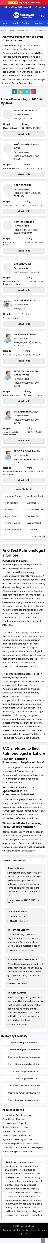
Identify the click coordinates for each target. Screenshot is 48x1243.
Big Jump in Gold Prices (25, 3)
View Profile (24, 134)
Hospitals (38, 23)
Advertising (31, 1230)
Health (15, 23)
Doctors (26, 23)
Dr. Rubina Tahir (10, 1147)
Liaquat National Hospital (15, 1127)
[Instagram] (40, 7)
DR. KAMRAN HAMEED (26, 411)
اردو (43, 16)
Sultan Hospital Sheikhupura (16, 1135)
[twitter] (40, 9)
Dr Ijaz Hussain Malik (30, 1143)
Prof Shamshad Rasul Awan (26, 146)
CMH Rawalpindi (10, 1143)
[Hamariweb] (24, 15)
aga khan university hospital (17, 1139)
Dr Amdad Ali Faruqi (25, 300)
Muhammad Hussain (26, 110)
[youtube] (43, 7)
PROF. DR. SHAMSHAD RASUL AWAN (26, 373)
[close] (46, 2)
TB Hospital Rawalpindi (31, 1147)
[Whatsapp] (21, 91)
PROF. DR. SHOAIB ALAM (27, 451)
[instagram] (33, 91)
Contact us (18, 1230)
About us (7, 1230)
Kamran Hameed (24, 221)
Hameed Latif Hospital (13, 1131)
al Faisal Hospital (11, 1151)
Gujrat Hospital (23, 1115)
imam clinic (8, 1115)
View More (37, 536)
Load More (22, 488)
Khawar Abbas (22, 184)
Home (5, 23)
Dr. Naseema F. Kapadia (14, 1123)
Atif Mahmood (22, 264)
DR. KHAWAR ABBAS (25, 334)
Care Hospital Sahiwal (13, 1119)
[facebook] (36, 7)
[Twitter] (27, 91)
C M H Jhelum (28, 1151)
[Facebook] (14, 91)
